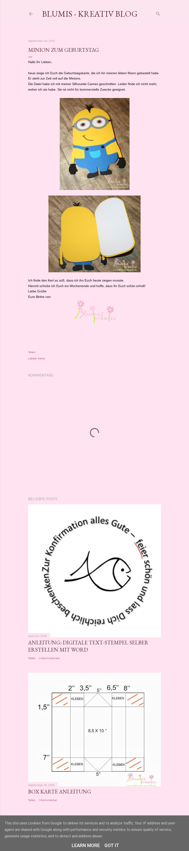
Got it (111, 845)
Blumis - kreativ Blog (90, 13)
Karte (41, 358)
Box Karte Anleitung (59, 791)
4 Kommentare (49, 658)
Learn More (86, 845)
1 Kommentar (48, 800)
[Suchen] (158, 12)
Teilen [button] (31, 352)
